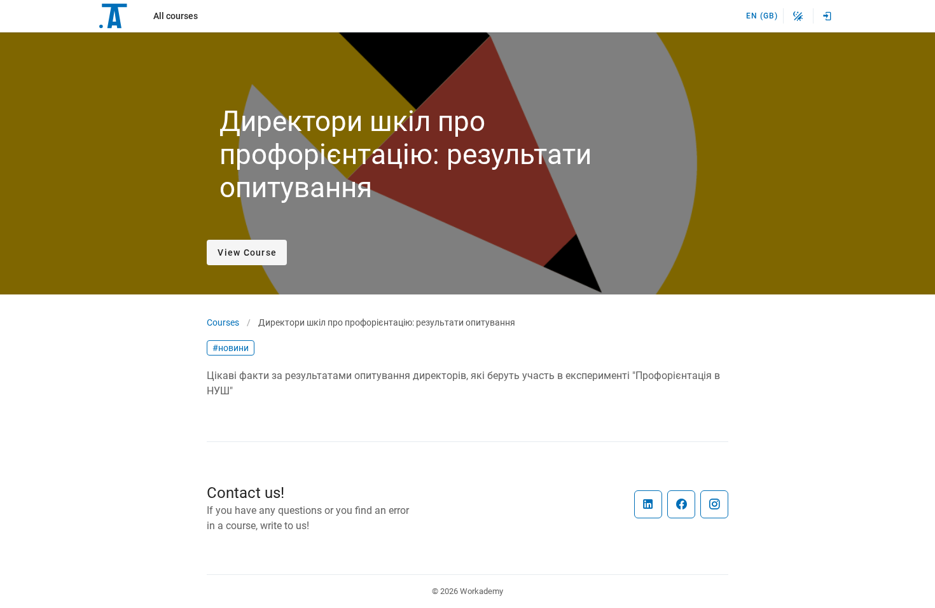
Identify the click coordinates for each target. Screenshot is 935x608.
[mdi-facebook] (681, 504)
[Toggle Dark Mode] (798, 16)
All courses (175, 16)
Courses (223, 322)
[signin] (827, 16)
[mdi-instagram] (714, 504)
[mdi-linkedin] (648, 504)
